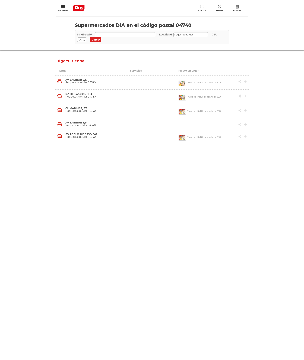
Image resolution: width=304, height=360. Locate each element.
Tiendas (219, 11)
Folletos (237, 11)
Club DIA (202, 11)
